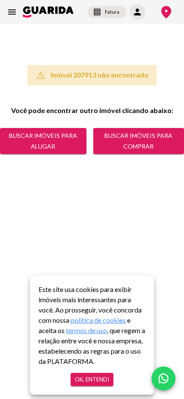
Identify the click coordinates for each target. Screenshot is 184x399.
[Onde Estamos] (166, 12)
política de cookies (98, 320)
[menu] (12, 12)
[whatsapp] (163, 378)
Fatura (112, 12)
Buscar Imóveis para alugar (43, 141)
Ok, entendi (92, 379)
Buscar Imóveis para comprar (138, 141)
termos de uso (86, 330)
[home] (48, 12)
